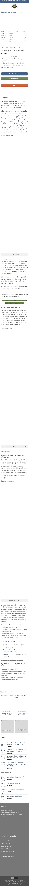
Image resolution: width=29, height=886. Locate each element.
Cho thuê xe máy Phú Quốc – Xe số (21, 714)
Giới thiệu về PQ (5, 843)
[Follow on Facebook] (11, 2)
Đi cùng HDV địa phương (8, 851)
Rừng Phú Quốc (5, 849)
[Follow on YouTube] (17, 2)
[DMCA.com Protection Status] (14, 878)
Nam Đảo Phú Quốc (20, 881)
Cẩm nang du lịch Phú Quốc (16, 880)
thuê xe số (7, 294)
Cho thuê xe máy (16, 47)
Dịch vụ (8, 47)
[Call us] (14, 2)
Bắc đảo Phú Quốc (9, 881)
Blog (6, 880)
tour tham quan (5, 637)
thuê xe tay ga (8, 286)
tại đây (12, 451)
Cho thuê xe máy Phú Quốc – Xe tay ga (7, 714)
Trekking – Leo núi (6, 846)
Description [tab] (4, 97)
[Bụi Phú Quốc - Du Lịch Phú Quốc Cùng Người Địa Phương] (14, 6)
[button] (2, 6)
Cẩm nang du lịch (6, 840)
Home (2, 47)
